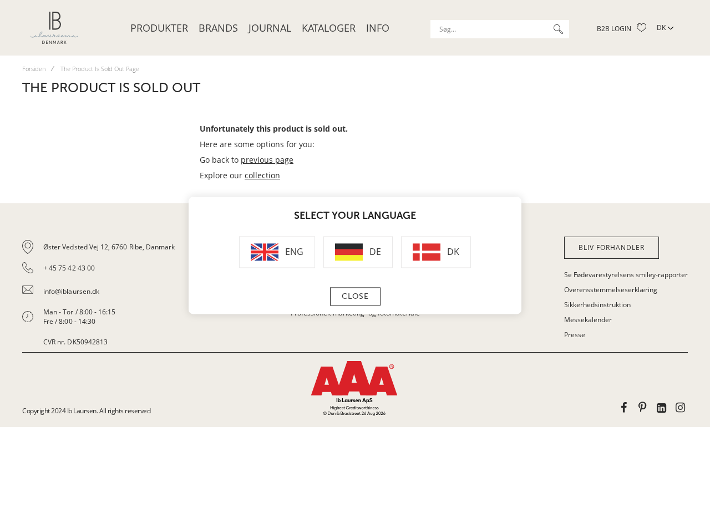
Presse (574, 334)
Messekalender (588, 319)
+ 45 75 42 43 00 (69, 268)
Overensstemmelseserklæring (610, 289)
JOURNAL (269, 27)
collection (262, 175)
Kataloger (329, 27)
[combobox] (499, 29)
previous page (267, 159)
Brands (218, 27)
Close (355, 297)
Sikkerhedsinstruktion (597, 304)
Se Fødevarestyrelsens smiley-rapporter (626, 274)
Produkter (159, 27)
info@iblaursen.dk (71, 291)
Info (377, 27)
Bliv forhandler (612, 247)
